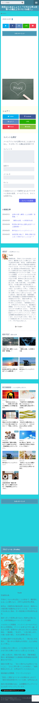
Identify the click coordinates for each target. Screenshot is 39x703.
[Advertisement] (19, 56)
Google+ (19, 326)
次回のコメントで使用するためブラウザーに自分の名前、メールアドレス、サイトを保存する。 (19, 193)
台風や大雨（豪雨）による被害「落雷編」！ (23, 215)
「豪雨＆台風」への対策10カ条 (22, 220)
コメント (7, 149)
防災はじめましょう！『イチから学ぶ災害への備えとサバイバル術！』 (19, 8)
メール (6, 174)
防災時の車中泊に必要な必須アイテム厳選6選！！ (23, 225)
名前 (6, 166)
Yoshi (11, 255)
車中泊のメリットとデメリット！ (23, 230)
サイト (5, 182)
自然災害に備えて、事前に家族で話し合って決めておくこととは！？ (23, 235)
